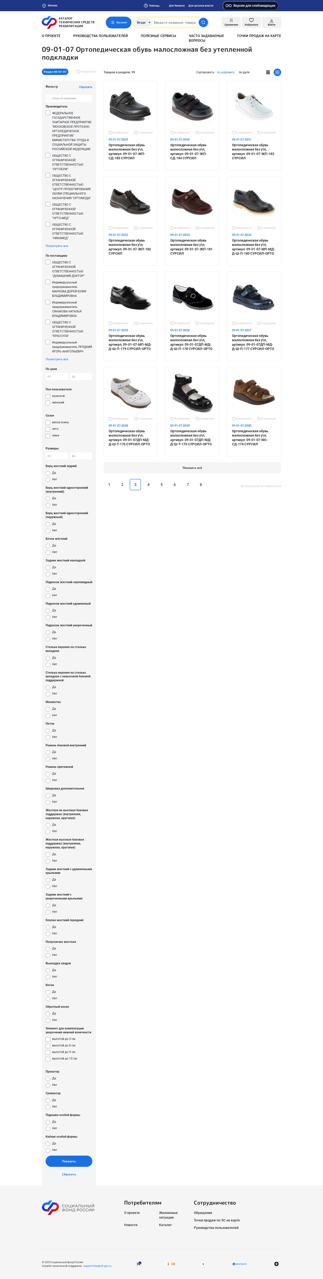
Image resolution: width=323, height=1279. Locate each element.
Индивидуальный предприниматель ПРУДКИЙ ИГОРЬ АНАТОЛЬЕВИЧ (72, 347)
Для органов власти (200, 5)
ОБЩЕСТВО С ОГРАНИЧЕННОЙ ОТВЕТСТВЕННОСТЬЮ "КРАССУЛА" (67, 329)
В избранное (88, 71)
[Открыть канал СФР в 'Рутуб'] (139, 1264)
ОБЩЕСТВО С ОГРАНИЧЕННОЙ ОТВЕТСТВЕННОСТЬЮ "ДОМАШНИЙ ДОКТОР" (68, 269)
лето (55, 429)
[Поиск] (49, 98)
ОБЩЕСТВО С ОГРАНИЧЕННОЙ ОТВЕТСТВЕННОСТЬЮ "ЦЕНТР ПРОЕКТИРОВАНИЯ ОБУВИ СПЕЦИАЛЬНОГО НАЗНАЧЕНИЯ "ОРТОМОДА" (71, 187)
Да (54, 473)
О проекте (51, 35)
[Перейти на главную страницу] (68, 22)
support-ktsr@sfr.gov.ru (97, 1265)
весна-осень (60, 422)
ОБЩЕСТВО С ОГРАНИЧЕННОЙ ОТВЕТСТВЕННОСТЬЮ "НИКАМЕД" (67, 231)
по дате (244, 72)
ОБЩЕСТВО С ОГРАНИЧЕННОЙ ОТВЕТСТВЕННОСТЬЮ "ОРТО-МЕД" (67, 211)
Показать (69, 1161)
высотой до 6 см (63, 1045)
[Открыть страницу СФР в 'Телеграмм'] (203, 1264)
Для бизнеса (177, 5)
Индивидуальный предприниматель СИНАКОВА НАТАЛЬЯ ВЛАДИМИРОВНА (66, 309)
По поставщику (56, 255)
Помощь (154, 5)
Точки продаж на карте (259, 35)
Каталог (165, 1225)
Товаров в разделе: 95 (119, 72)
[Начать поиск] (203, 22)
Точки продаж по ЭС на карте (217, 1220)
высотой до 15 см (64, 1058)
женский (58, 402)
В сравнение (145, 132)
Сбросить (69, 1174)
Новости (130, 1225)
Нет (54, 479)
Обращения (203, 1213)
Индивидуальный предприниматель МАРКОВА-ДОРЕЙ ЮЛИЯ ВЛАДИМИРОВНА (69, 289)
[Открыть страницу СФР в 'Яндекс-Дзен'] (276, 1264)
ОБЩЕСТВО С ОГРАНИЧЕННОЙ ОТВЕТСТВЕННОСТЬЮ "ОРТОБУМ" (67, 162)
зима (55, 435)
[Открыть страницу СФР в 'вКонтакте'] (239, 1264)
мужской (58, 396)
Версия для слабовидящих (254, 5)
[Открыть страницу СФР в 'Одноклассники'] (171, 1264)
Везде (141, 22)
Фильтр (52, 86)
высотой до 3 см (63, 1039)
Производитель (56, 106)
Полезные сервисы (158, 35)
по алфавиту (226, 72)
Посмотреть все (57, 246)
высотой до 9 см (63, 1052)
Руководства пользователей (100, 35)
